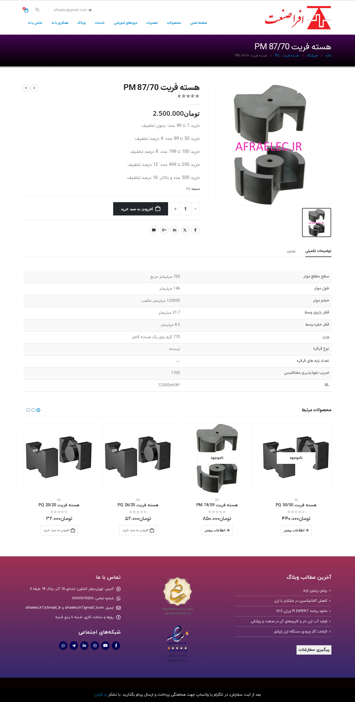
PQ (188, 189)
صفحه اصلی (198, 22)
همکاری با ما (60, 22)
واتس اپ (63, 645)
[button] (37, 10)
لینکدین (174, 229)
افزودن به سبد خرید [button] (135, 530)
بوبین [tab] (291, 251)
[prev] (34, 88)
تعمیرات (152, 22)
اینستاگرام (95, 645)
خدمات (100, 22)
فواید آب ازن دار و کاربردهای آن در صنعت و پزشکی (289, 621)
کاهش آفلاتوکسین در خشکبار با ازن (300, 600)
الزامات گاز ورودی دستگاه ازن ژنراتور (300, 631)
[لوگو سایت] (296, 18)
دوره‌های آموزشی (125, 22)
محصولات (174, 22)
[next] (26, 88)
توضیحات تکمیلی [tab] (318, 251)
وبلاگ (81, 22)
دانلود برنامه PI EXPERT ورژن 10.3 (301, 611)
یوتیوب (105, 645)
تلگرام (74, 645)
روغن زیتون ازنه (315, 590)
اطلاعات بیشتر (294, 530)
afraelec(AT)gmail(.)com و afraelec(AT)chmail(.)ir (65, 607)
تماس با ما (35, 22)
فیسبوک (195, 229)
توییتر (185, 229)
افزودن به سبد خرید (137, 208)
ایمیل (153, 229)
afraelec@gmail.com (70, 10)
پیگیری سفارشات (313, 650)
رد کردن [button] (100, 694)
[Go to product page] (138, 458)
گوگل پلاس (164, 229)
